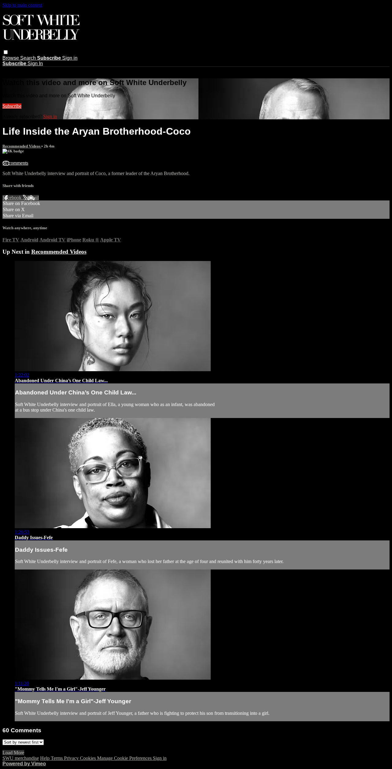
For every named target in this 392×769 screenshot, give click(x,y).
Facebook (12, 197)
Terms (57, 758)
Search (28, 58)
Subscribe (11, 106)
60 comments (15, 163)
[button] (6, 52)
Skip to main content (22, 5)
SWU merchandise (20, 758)
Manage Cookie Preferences (125, 758)
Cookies (88, 758)
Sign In (35, 63)
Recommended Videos (21, 146)
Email (33, 197)
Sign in (69, 58)
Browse (11, 58)
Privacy (72, 758)
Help (45, 758)
